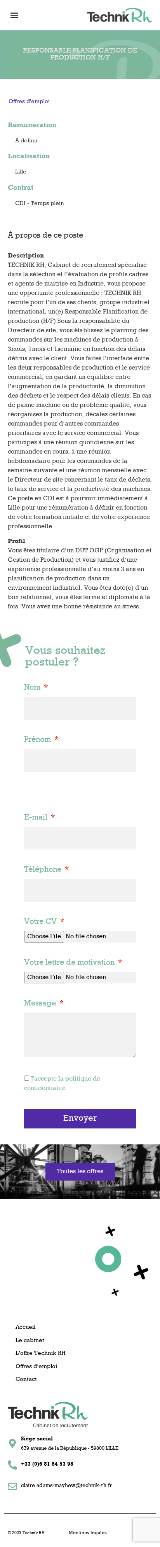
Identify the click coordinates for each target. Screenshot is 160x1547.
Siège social (37, 1439)
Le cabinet (30, 1340)
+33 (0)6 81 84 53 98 (47, 1464)
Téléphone (43, 869)
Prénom (38, 739)
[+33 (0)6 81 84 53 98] (12, 1465)
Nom (33, 687)
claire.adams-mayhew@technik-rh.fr (66, 1485)
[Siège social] (12, 1443)
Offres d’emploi (36, 1366)
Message (41, 1003)
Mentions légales (88, 1533)
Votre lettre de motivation (70, 962)
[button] (14, 15)
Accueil (25, 1327)
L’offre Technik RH (41, 1353)
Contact (26, 1379)
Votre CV (41, 921)
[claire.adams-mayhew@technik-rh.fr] (12, 1486)
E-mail (36, 817)
